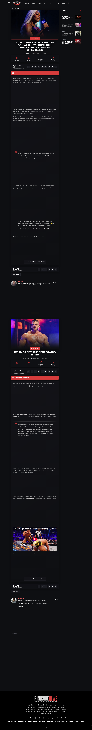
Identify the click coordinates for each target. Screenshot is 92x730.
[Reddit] (56, 67)
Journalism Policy (61, 721)
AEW (39, 3)
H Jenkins (27, 53)
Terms (83, 721)
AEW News (17, 8)
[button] (68, 3)
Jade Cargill (16, 78)
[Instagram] (49, 67)
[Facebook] (28, 67)
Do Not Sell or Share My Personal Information (46, 728)
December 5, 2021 (43, 229)
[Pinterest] (42, 67)
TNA (45, 3)
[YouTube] (45, 67)
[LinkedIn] (39, 67)
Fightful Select (23, 414)
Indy (63, 3)
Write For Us (22, 721)
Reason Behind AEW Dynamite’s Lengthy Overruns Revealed (67, 42)
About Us (42, 721)
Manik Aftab (26, 358)
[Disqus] (35, 654)
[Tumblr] (48, 718)
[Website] (53, 282)
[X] (32, 67)
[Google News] (35, 67)
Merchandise (32, 721)
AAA (51, 3)
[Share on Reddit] (52, 269)
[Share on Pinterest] (49, 269)
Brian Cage (15, 591)
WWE (33, 3)
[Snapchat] (52, 67)
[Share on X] (42, 269)
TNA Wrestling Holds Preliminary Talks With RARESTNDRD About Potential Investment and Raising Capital (67, 17)
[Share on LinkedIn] (45, 269)
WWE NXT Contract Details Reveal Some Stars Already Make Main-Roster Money (67, 34)
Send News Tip (11, 721)
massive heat (30, 498)
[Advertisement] (22, 174)
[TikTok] (61, 718)
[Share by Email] (56, 269)
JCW (57, 3)
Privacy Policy (74, 721)
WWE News (34, 348)
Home (27, 3)
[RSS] (66, 718)
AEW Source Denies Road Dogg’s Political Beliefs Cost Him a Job (67, 26)
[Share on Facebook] (39, 269)
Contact (50, 721)
